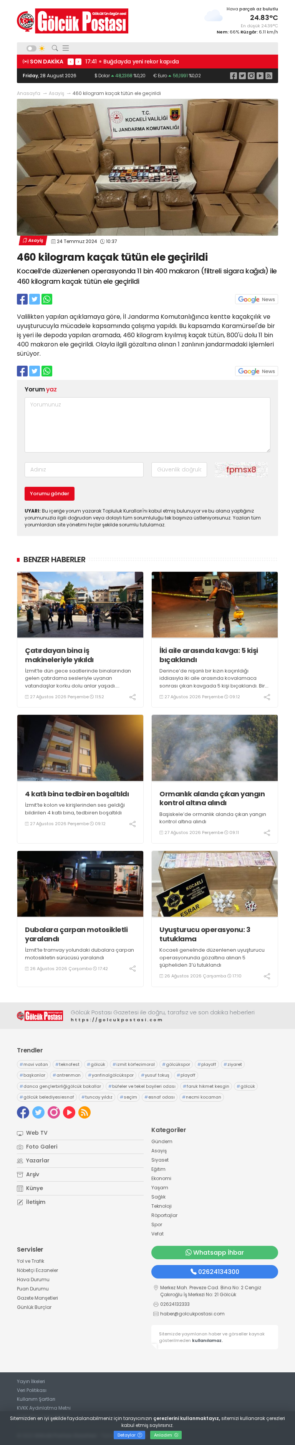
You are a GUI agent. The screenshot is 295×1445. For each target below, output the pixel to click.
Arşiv (32, 1174)
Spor (156, 1224)
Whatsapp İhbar (218, 1252)
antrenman (67, 1075)
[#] (40, 1016)
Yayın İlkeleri (31, 1381)
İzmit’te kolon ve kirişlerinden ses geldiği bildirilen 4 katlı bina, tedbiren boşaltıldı (75, 808)
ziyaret (233, 1064)
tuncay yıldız (97, 1097)
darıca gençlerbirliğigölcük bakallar (60, 1086)
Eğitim (158, 1169)
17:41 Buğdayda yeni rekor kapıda (132, 61)
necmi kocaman (201, 1097)
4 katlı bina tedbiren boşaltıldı (77, 793)
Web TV (36, 1133)
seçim (128, 1097)
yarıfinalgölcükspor (111, 1075)
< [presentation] (71, 61)
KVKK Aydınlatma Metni (44, 1408)
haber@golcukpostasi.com (192, 1313)
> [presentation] (78, 61)
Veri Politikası (31, 1390)
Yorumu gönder (49, 493)
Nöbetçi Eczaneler (37, 1270)
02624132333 (175, 1304)
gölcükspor (176, 1064)
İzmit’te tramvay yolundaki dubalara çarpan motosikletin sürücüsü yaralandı (79, 953)
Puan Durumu (33, 1288)
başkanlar (32, 1075)
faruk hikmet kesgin (206, 1086)
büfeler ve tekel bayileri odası (142, 1086)
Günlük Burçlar (34, 1307)
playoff (206, 1064)
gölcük (96, 1064)
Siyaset (160, 1160)
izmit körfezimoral (134, 1064)
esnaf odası (159, 1097)
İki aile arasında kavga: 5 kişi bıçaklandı (208, 655)
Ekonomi (161, 1178)
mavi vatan (34, 1064)
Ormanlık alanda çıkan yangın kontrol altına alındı (212, 798)
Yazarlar (37, 1160)
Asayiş (56, 93)
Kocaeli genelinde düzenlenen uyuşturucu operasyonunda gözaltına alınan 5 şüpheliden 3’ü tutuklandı (212, 957)
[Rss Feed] (268, 75)
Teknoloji (161, 1206)
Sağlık (158, 1197)
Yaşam (159, 1187)
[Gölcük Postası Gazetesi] (72, 21)
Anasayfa (28, 93)
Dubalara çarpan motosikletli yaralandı (76, 934)
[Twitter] (242, 75)
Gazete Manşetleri (37, 1298)
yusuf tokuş (155, 1075)
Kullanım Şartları (36, 1399)
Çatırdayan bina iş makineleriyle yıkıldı (59, 655)
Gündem (161, 1141)
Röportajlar (164, 1215)
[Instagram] (251, 75)
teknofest (67, 1064)
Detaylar (127, 1435)
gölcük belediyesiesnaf (47, 1097)
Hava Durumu (33, 1279)
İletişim (35, 1202)
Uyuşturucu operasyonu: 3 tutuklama (204, 934)
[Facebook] (233, 75)
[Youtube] (260, 75)
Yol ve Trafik (30, 1261)
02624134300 (218, 1271)
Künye (34, 1188)
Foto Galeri (41, 1146)
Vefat (157, 1233)
